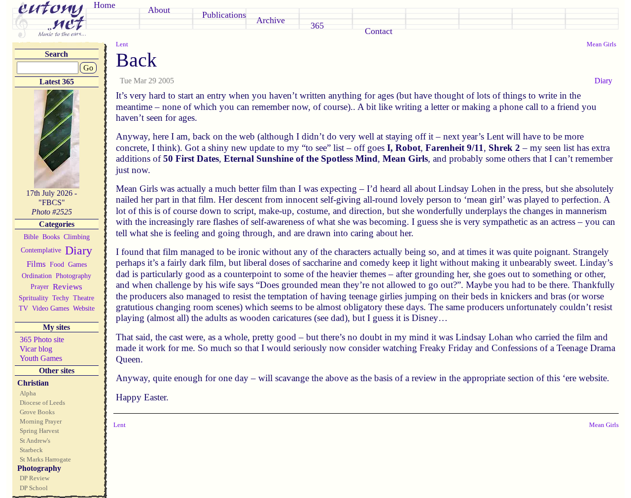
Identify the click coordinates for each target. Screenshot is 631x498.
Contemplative (41, 250)
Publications (224, 15)
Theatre (83, 298)
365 (317, 26)
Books (51, 237)
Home (104, 5)
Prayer (40, 286)
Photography (73, 276)
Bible (31, 237)
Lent (122, 44)
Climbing (77, 237)
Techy (60, 298)
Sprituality (33, 298)
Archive (270, 20)
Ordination (37, 276)
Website (84, 308)
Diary (78, 250)
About (159, 10)
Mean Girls (601, 44)
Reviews (67, 286)
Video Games (50, 308)
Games (77, 264)
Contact (378, 31)
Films (36, 264)
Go (88, 68)
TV (23, 308)
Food (57, 264)
